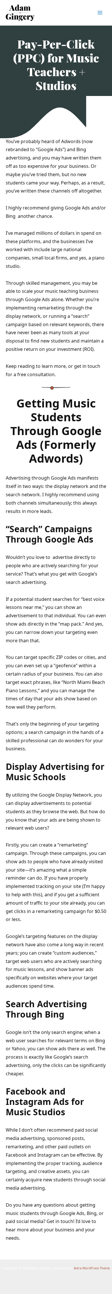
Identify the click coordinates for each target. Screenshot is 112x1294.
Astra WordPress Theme (92, 1268)
